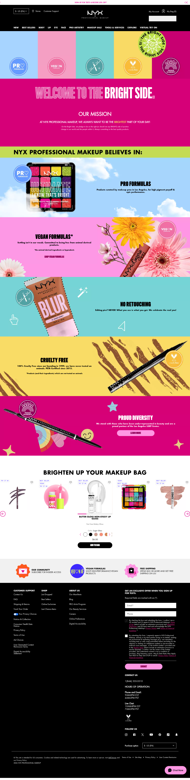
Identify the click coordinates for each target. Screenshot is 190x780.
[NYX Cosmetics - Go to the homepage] (95, 14)
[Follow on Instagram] (126, 734)
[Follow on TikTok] (168, 734)
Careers (72, 614)
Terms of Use (19, 635)
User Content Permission (167, 757)
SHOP (44, 590)
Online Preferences (77, 619)
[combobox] (160, 18)
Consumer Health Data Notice (23, 625)
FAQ (16, 599)
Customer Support (51, 11)
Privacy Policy (19, 630)
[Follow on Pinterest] (160, 734)
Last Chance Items (48, 609)
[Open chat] (176, 770)
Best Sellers (46, 599)
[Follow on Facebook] (134, 735)
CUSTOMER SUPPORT (24, 590)
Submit (143, 666)
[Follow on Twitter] (142, 734)
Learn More (135, 433)
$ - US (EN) (20, 11)
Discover (95, 502)
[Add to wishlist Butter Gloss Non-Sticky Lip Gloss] (109, 482)
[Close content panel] (187, 2)
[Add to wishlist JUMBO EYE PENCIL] (187, 482)
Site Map (138, 757)
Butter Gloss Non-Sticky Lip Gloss (95, 518)
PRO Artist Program (77, 604)
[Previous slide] (3, 514)
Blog (71, 599)
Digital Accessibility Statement (22, 652)
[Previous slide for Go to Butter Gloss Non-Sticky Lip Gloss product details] (80, 497)
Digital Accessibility (77, 624)
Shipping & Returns (22, 604)
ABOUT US (74, 590)
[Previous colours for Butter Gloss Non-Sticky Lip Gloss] (80, 534)
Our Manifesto (75, 594)
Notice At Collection (22, 619)
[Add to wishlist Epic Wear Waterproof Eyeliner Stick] (32, 482)
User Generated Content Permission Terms (24, 646)
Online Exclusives (48, 604)
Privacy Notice (151, 628)
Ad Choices (19, 640)
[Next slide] (187, 514)
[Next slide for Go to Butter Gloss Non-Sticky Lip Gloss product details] (109, 497)
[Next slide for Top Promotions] (185, 2)
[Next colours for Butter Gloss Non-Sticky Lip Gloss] (109, 534)
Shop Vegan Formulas (54, 257)
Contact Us (18, 594)
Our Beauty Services (77, 609)
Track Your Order (21, 609)
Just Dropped (46, 594)
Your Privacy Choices (27, 614)
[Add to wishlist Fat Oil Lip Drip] (70, 482)
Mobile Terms (138, 647)
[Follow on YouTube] (151, 734)
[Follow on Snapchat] (176, 734)
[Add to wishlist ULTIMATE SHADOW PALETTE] (148, 482)
